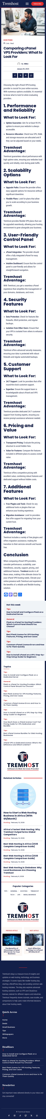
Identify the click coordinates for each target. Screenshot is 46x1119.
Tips (8, 609)
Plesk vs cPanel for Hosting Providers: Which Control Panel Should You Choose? (24, 624)
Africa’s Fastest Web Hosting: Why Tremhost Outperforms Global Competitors (22, 832)
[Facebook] (15, 75)
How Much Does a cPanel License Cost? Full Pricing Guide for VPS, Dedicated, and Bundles (22, 724)
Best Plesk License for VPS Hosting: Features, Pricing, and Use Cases (22, 635)
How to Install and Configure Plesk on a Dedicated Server (24, 613)
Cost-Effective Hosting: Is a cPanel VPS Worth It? (34, 950)
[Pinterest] (25, 75)
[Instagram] (14, 1116)
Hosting (8, 40)
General (10, 619)
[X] (20, 75)
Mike (26, 64)
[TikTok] (20, 1116)
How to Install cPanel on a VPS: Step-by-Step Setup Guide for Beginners (25, 656)
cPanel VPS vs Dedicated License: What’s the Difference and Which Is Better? (22, 744)
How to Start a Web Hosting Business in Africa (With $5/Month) (20, 815)
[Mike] (19, 63)
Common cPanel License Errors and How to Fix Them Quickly (25, 645)
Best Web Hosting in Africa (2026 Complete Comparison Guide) (21, 845)
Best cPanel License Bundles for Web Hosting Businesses (23, 734)
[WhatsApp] (31, 75)
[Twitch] (26, 1116)
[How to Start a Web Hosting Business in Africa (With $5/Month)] (23, 795)
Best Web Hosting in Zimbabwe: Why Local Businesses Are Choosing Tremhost (23, 870)
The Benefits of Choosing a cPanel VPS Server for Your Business (12, 951)
